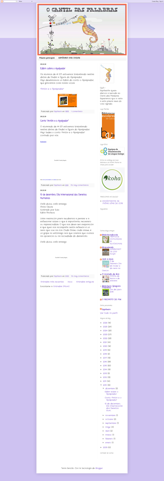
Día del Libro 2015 (115, 290)
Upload (54, 179)
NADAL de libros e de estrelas (115, 278)
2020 (105, 346)
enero (108, 442)
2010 (105, 385)
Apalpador (43, 141)
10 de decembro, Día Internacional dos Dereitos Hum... (113, 407)
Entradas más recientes (52, 281)
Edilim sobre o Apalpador (52, 68)
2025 (105, 326)
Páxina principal (46, 58)
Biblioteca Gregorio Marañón (111, 287)
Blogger (99, 468)
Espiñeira (106, 309)
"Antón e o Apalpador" (52, 88)
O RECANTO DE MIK (111, 299)
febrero (109, 438)
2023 (105, 334)
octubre (109, 419)
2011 (105, 381)
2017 (105, 357)
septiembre (111, 423)
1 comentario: (77, 111)
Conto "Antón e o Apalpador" (54, 121)
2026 (105, 322)
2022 (105, 338)
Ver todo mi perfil (108, 313)
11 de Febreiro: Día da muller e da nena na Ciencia (111, 266)
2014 (105, 369)
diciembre (110, 388)
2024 (105, 330)
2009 (105, 447)
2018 (105, 354)
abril (107, 431)
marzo (108, 434)
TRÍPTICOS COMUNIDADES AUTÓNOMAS (116, 240)
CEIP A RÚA (107, 259)
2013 (105, 373)
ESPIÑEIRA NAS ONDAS (69, 58)
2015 (105, 365)
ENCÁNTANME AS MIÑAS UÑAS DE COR (112, 202)
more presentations (47, 179)
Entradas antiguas (85, 281)
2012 (105, 377)
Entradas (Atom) (61, 286)
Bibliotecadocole (110, 234)
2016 (105, 361)
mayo (108, 427)
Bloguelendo (108, 247)
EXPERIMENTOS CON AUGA (115, 251)
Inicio (70, 281)
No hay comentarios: (80, 185)
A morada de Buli (110, 274)
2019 (105, 350)
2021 (105, 342)
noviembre (110, 415)
